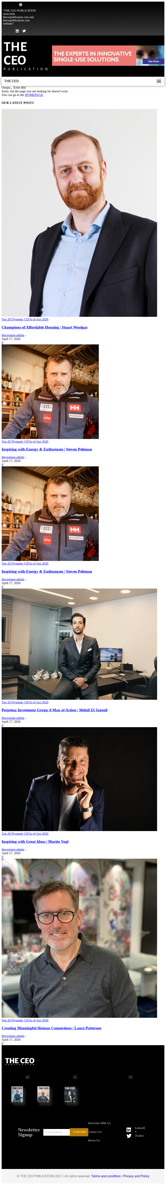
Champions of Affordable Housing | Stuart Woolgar (45, 327)
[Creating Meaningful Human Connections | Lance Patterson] (79, 1016)
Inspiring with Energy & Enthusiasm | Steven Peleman (47, 449)
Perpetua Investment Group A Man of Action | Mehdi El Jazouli (54, 710)
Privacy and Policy (136, 1176)
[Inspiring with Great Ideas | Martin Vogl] (79, 830)
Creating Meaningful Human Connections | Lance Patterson (51, 1028)
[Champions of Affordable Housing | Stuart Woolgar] (79, 315)
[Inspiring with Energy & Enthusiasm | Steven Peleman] (50, 438)
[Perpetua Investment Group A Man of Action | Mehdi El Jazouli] (79, 698)
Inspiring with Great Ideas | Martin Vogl (35, 841)
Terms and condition (106, 1176)
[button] (159, 81)
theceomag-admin (13, 335)
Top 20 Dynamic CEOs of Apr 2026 (25, 319)
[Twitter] (24, 31)
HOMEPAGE (34, 95)
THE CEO (15, 53)
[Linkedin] (17, 31)
